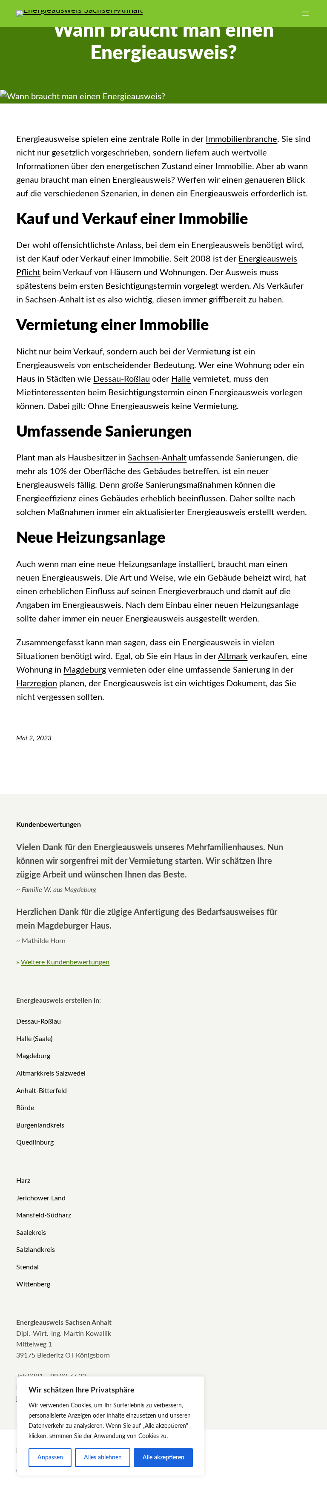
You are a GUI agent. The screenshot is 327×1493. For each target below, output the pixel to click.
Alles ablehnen (103, 1458)
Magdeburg (84, 670)
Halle (181, 379)
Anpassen (50, 1458)
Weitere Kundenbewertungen (65, 962)
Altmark (232, 656)
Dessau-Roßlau (121, 379)
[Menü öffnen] (306, 14)
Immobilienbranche (241, 139)
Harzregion (36, 683)
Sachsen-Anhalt (157, 458)
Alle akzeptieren (163, 1458)
